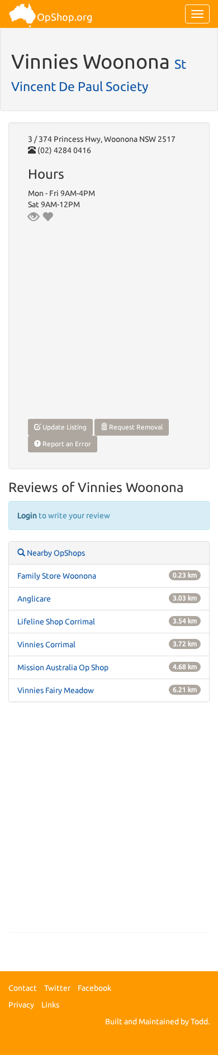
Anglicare (34, 598)
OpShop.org (64, 16)
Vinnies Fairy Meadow (55, 690)
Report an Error (66, 443)
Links (50, 1004)
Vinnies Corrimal (46, 644)
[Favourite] (47, 216)
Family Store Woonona (56, 575)
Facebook (94, 988)
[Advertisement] (109, 823)
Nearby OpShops (55, 552)
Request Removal (135, 427)
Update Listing (64, 427)
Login (27, 515)
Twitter (57, 988)
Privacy (21, 1004)
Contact (22, 988)
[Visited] (33, 216)
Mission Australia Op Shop (62, 667)
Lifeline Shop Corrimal (56, 621)
